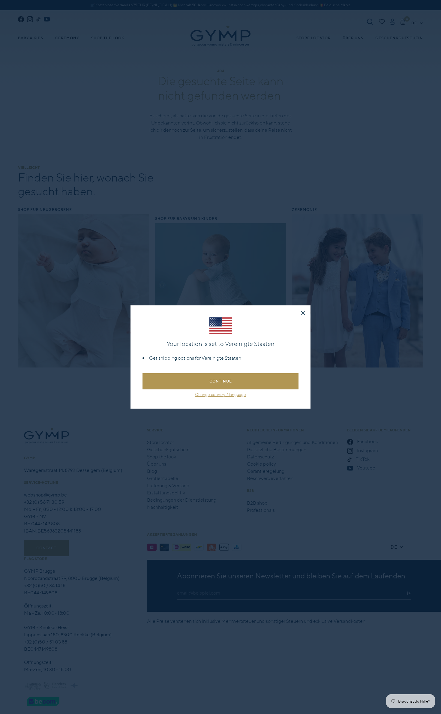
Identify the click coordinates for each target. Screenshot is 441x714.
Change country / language (220, 394)
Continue (220, 381)
